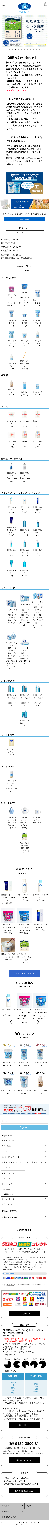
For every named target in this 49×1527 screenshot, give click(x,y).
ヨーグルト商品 (8, 1140)
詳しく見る (23, 1314)
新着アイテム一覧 (23, 973)
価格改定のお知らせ (11, 241)
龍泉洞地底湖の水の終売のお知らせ (17, 256)
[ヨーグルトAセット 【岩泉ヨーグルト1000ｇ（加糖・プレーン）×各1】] (11, 628)
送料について (7, 1204)
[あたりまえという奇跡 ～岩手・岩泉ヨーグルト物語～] (24, 856)
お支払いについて (9, 1211)
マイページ (6, 1511)
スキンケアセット (9, 1173)
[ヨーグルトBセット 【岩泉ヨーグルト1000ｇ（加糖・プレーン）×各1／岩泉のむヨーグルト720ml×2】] (24, 628)
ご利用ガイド (7, 1506)
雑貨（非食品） (8, 1189)
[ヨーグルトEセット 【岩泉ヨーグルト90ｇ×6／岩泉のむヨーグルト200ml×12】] (24, 669)
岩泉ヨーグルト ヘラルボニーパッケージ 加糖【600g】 (8, 927)
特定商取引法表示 (9, 1517)
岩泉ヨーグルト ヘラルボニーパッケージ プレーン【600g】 (24, 927)
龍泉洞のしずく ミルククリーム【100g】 (8, 898)
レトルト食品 (7, 1178)
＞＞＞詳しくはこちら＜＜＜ (19, 90)
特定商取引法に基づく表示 (23, 1491)
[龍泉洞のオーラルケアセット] (24, 728)
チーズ (4, 1151)
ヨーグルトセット (9, 1168)
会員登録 (30, 1506)
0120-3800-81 (27, 1444)
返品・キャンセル (9, 1217)
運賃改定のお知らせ (11, 249)
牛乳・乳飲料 (7, 1146)
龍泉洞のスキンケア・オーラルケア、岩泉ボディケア (23, 1162)
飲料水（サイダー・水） (11, 1157)
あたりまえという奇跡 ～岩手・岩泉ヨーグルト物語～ (24, 957)
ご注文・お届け (8, 1199)
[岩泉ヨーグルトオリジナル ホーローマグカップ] (37, 828)
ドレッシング (7, 1184)
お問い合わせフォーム (23, 1460)
